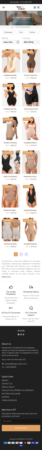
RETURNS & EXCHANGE (11, 394)
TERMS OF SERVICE (9, 400)
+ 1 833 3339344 (9, 367)
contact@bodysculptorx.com (14, 364)
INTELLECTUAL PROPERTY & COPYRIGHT (18, 390)
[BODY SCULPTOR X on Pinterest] (18, 334)
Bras (21, 32)
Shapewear (8, 32)
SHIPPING (5, 397)
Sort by (26, 38)
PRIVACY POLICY (8, 387)
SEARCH (5, 380)
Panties (32, 32)
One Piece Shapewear (23, 27)
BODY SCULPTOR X (27, 439)
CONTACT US (7, 384)
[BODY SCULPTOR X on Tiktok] (23, 334)
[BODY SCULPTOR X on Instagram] (21, 334)
